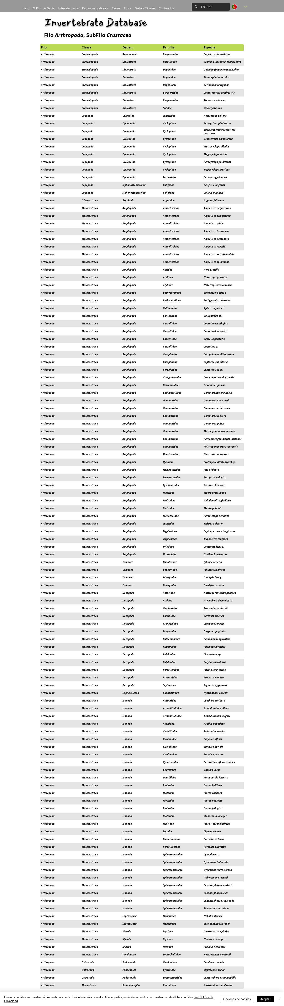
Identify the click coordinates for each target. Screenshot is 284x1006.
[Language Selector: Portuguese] (239, 7)
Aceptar (265, 999)
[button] (49, 6)
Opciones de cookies (237, 999)
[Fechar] (279, 999)
